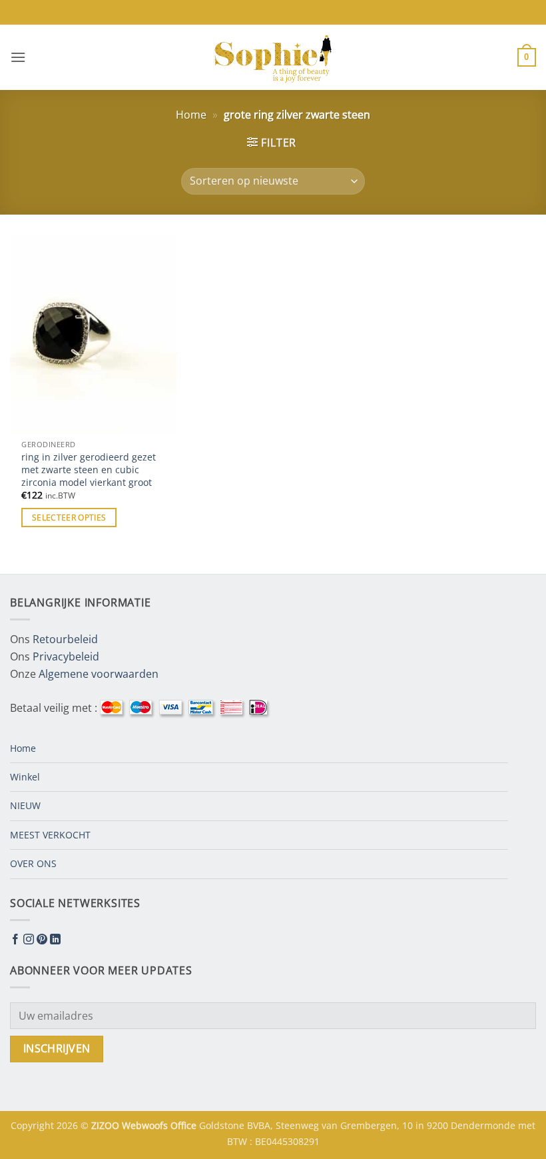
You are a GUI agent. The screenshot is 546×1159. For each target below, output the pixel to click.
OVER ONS (33, 863)
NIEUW (25, 805)
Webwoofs (146, 1125)
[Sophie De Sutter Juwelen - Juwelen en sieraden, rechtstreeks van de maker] (273, 57)
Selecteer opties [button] (69, 518)
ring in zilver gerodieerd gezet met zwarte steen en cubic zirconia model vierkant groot (88, 469)
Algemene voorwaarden (98, 673)
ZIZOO (106, 1125)
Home (191, 114)
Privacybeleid (66, 656)
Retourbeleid (65, 639)
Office (184, 1125)
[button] (18, 57)
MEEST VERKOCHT (50, 834)
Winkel (25, 776)
